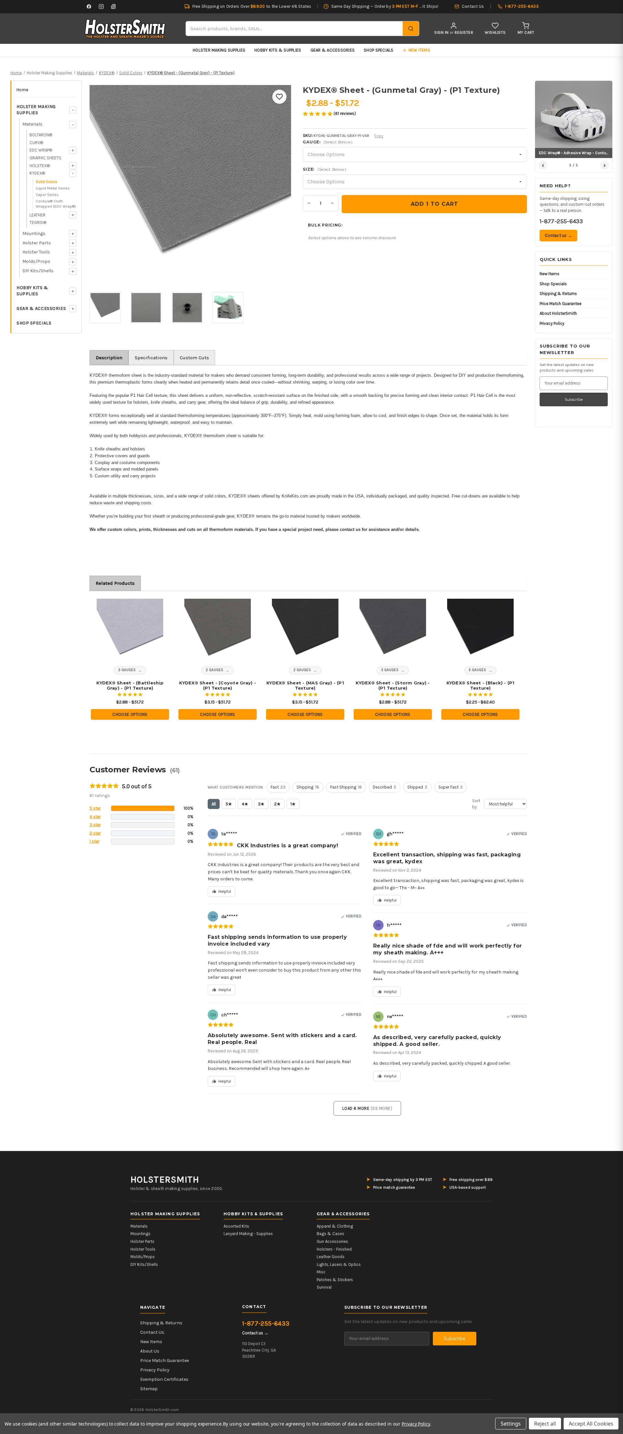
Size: (324, 169)
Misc (321, 1271)
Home (22, 89)
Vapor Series (47, 194)
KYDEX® (37, 173)
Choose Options (129, 714)
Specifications (151, 358)
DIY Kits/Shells (38, 271)
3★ (261, 804)
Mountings (33, 233)
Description (109, 358)
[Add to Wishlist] (279, 97)
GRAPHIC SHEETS (45, 157)
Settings (511, 1423)
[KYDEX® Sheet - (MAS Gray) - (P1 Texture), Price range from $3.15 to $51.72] (305, 632)
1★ (293, 804)
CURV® (36, 142)
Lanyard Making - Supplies (248, 1233)
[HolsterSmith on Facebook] (88, 6)
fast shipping (346, 787)
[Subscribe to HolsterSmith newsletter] (113, 6)
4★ (245, 804)
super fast (450, 787)
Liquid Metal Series (53, 188)
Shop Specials (378, 50)
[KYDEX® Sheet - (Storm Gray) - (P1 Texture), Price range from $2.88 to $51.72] (393, 632)
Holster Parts (36, 243)
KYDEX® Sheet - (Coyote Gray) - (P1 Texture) (217, 685)
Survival (324, 1287)
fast (278, 787)
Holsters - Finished (334, 1249)
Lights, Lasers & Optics (339, 1264)
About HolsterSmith (558, 313)
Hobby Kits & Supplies (277, 50)
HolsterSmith (164, 1179)
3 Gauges (127, 670)
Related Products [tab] (115, 583)
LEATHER (37, 215)
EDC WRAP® (41, 150)
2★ (277, 804)
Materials (32, 124)
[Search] (411, 28)
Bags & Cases (330, 1233)
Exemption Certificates (164, 1379)
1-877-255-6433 (561, 221)
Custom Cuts (194, 358)
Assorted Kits (236, 1226)
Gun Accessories (332, 1241)
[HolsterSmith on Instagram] (101, 6)
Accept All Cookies (591, 1423)
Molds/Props (36, 261)
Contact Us (152, 1332)
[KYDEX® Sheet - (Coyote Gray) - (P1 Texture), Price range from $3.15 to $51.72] (217, 632)
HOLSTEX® (40, 165)
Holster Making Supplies (219, 50)
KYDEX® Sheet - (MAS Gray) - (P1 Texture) (305, 685)
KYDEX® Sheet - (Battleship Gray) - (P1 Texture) (130, 685)
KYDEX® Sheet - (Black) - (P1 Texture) (480, 685)
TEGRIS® (38, 222)
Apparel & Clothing (335, 1226)
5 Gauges (477, 670)
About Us (149, 1351)
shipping (308, 787)
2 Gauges (215, 670)
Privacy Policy (552, 323)
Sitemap (149, 1388)
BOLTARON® (41, 134)
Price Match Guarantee (560, 303)
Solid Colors (46, 181)
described (384, 787)
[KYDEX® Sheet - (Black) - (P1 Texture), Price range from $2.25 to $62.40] (480, 632)
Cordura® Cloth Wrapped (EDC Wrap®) (56, 204)
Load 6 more (367, 1108)
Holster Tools (36, 252)
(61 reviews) (345, 113)
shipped (417, 787)
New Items (549, 273)
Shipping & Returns (558, 293)
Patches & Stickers (335, 1279)
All (214, 804)
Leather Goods (331, 1256)
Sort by (476, 804)
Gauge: (327, 142)
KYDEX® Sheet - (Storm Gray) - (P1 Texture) (393, 685)
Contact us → (558, 235)
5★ (229, 804)
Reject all (545, 1423)
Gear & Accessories (333, 50)
